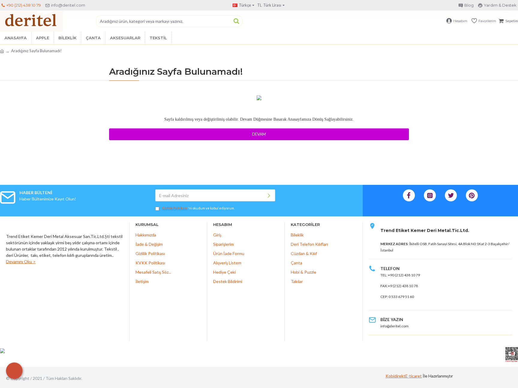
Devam (259, 134)
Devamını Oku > (21, 261)
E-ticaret (413, 375)
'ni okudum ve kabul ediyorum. (198, 208)
